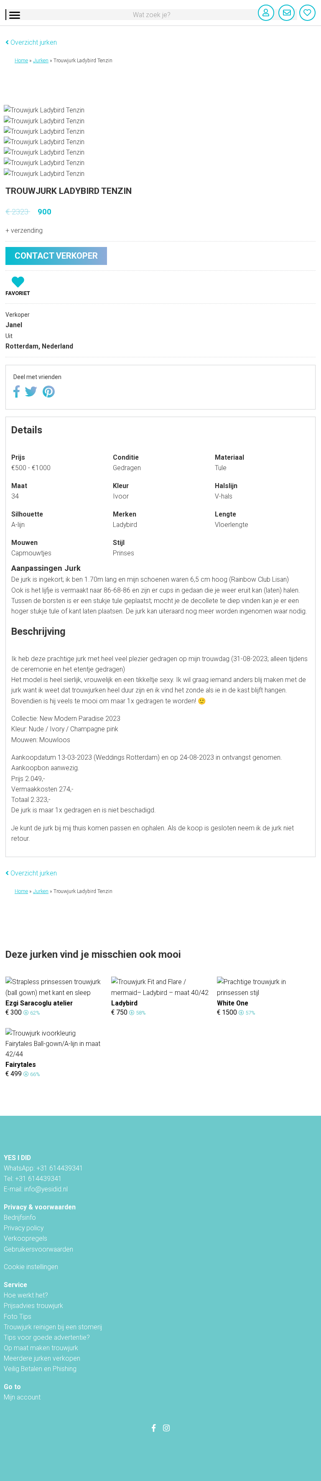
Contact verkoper (56, 256)
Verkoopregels (25, 1238)
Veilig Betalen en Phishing (40, 1369)
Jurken (40, 61)
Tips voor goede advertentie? (47, 1337)
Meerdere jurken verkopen (42, 1358)
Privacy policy (23, 1228)
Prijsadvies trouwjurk (33, 1306)
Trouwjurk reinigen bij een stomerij (53, 1327)
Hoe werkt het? (26, 1295)
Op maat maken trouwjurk (41, 1348)
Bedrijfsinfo (20, 1217)
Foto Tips (17, 1317)
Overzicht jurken (33, 42)
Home (21, 61)
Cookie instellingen (31, 1267)
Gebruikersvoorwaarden (38, 1249)
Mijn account (22, 1397)
